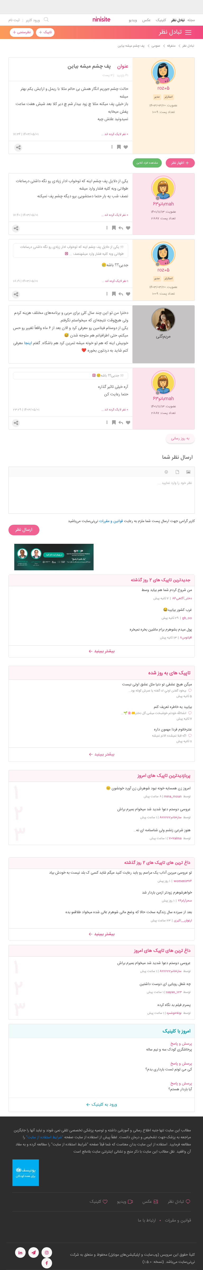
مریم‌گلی (163, 336)
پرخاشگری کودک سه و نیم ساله (169, 1049)
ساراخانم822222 (170, 817)
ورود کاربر (33, 20)
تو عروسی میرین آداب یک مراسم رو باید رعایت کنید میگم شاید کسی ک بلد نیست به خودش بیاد (120, 873)
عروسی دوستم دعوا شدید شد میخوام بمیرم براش (153, 809)
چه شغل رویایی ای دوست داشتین (165, 984)
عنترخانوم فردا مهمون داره (173, 730)
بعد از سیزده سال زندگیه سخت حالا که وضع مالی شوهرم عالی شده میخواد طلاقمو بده (129, 912)
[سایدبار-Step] (54, 557)
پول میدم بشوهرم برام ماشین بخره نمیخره (161, 630)
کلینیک (161, 20)
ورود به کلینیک (103, 1104)
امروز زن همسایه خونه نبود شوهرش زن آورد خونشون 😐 (148, 788)
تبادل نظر (178, 20)
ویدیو (133, 20)
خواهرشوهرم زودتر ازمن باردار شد (167, 893)
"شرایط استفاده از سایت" (44, 1137)
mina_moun (173, 796)
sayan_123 (174, 992)
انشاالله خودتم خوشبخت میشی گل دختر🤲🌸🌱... (153, 713)
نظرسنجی (23, 32)
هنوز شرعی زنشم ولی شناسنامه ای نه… (162, 830)
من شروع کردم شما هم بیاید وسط (166, 590)
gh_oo (187, 618)
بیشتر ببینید (103, 651)
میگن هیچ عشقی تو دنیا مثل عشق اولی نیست (157, 684)
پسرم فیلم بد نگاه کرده (174, 1005)
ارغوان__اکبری (183, 920)
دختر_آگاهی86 (182, 598)
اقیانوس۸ (186, 637)
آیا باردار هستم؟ (180, 1089)
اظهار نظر (178, 163)
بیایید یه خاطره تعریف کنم (173, 707)
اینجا (28, 343)
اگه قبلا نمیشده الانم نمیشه (169, 735)
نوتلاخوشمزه (174, 1013)
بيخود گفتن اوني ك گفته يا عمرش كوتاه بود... (157, 690)
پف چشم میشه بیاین (89, 66)
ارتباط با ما (147, 1220)
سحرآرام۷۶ (185, 900)
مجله (191, 20)
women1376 (183, 881)
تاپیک (47, 32)
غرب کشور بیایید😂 (177, 610)
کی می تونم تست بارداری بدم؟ (168, 1069)
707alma (175, 838)
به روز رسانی (180, 438)
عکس (146, 20)
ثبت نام (14, 20)
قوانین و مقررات (178, 1220)
